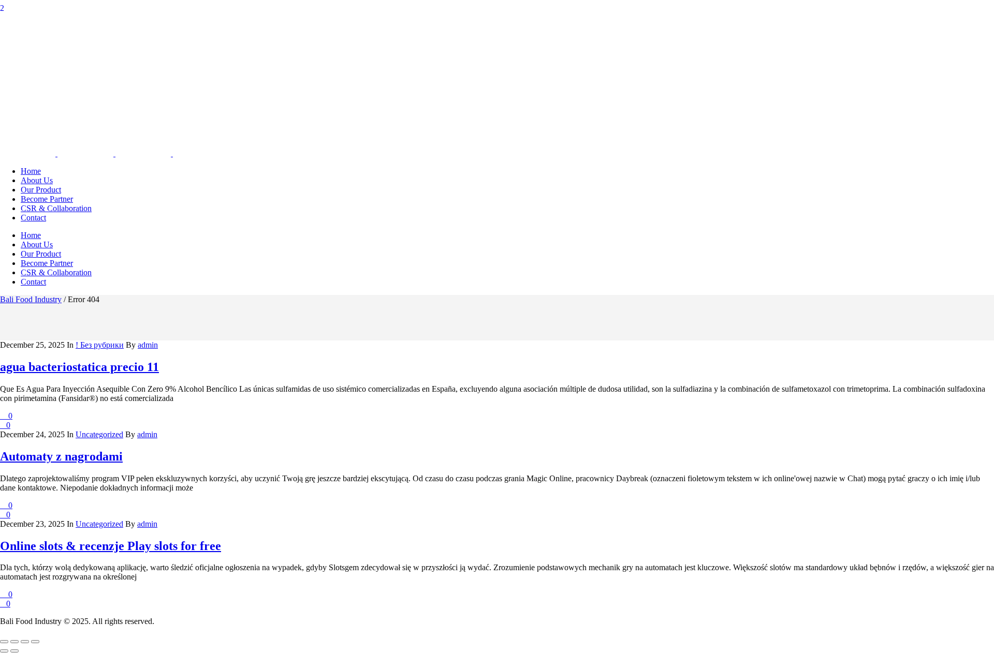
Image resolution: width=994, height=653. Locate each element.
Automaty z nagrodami (61, 456)
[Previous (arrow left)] (4, 650)
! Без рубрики (100, 344)
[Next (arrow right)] (14, 650)
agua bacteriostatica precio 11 (79, 367)
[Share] (25, 641)
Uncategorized (99, 434)
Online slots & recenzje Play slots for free (110, 546)
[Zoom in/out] (4, 641)
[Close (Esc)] (35, 641)
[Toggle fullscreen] (14, 641)
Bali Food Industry (31, 299)
